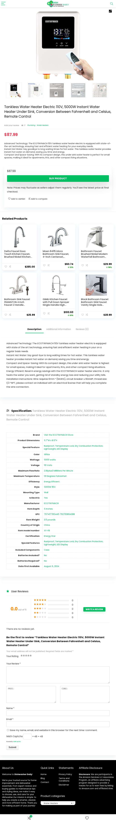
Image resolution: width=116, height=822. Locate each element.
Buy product (58, 178)
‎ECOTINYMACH (51, 503)
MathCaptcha (17, 741)
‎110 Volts (48, 465)
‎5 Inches (48, 508)
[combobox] (58, 803)
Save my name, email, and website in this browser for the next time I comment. (53, 730)
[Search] (111, 3)
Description (34, 329)
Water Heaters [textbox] (57, 803)
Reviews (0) (82, 329)
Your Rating (12, 656)
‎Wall (46, 492)
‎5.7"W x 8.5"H (50, 440)
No (45, 555)
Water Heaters (42, 125)
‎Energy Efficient (52, 481)
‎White (47, 454)
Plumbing (31, 125)
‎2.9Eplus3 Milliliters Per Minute (58, 470)
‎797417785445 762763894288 (59, 514)
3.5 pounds (49, 519)
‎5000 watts (50, 459)
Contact (45, 782)
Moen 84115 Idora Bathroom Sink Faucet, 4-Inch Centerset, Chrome (56, 255)
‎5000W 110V (50, 487)
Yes (46, 497)
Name (10, 708)
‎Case (46, 549)
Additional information (58, 329)
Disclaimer (64, 784)
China (47, 525)
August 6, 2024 (51, 566)
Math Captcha (14, 736)
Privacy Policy (65, 774)
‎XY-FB (47, 530)
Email (9, 719)
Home (44, 774)
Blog (43, 778)
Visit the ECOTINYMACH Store (58, 435)
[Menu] (3, 3)
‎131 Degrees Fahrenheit (55, 476)
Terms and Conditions (64, 779)
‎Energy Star (49, 536)
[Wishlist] (87, 818)
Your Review (13, 663)
